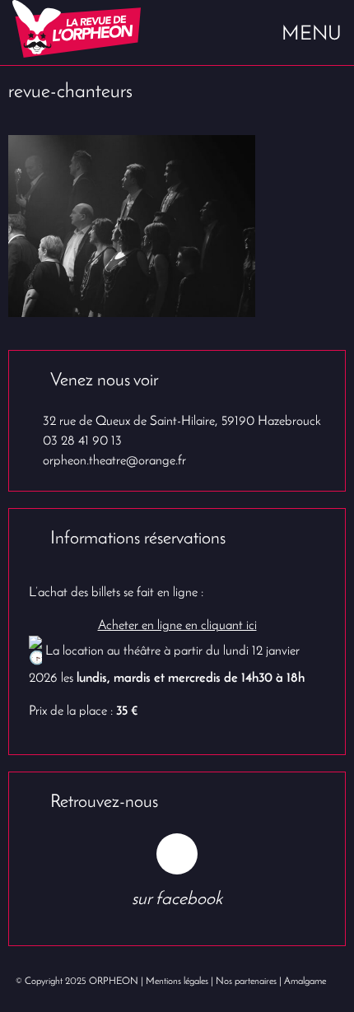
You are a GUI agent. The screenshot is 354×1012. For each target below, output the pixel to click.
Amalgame (305, 981)
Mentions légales (177, 981)
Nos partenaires (246, 981)
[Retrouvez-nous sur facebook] (177, 853)
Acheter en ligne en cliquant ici (177, 625)
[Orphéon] (88, 29)
